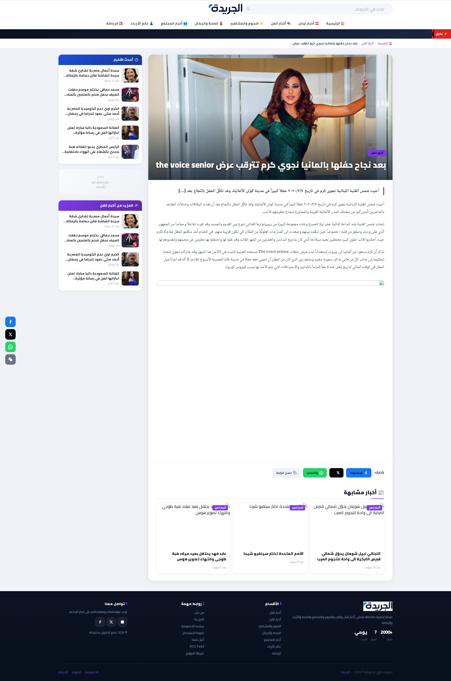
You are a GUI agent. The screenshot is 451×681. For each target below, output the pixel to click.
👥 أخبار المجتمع (174, 23)
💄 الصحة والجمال (209, 23)
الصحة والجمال (271, 633)
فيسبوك (356, 473)
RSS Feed (197, 646)
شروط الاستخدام (193, 633)
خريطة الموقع (195, 653)
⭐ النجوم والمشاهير (247, 23)
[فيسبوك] (10, 322)
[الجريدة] (226, 8)
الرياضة (276, 653)
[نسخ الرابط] (10, 359)
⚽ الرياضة (114, 23)
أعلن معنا (198, 640)
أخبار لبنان (275, 612)
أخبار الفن (367, 43)
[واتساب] (10, 347)
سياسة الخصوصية (192, 626)
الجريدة (345, 672)
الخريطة (63, 672)
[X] (111, 622)
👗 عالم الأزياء (141, 23)
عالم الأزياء (274, 646)
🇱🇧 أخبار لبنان (308, 23)
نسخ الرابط (284, 473)
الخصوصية (92, 672)
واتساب (312, 473)
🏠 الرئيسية (335, 23)
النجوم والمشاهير (270, 626)
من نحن (199, 612)
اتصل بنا (199, 619)
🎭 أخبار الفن (281, 23)
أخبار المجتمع (272, 640)
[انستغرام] (122, 622)
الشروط (76, 672)
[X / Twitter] (10, 334)
